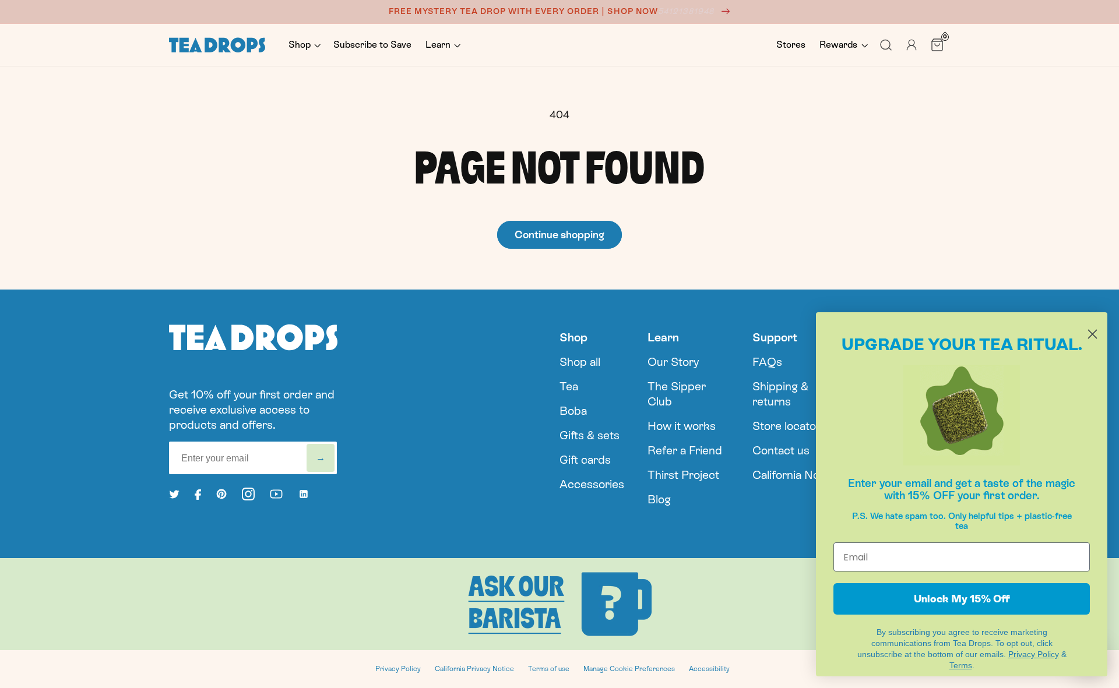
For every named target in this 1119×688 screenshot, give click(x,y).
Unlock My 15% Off (962, 598)
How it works (682, 425)
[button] (303, 45)
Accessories (592, 484)
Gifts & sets (590, 435)
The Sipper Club (677, 394)
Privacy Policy (398, 669)
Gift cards (585, 459)
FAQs (767, 361)
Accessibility (709, 669)
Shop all (580, 361)
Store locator (786, 425)
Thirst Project (683, 474)
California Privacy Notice (474, 669)
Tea (569, 386)
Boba (573, 410)
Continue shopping (559, 234)
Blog (659, 499)
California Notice (795, 474)
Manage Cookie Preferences (629, 669)
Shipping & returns (780, 394)
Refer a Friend (685, 450)
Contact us (781, 450)
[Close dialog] (1092, 334)
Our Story (673, 361)
